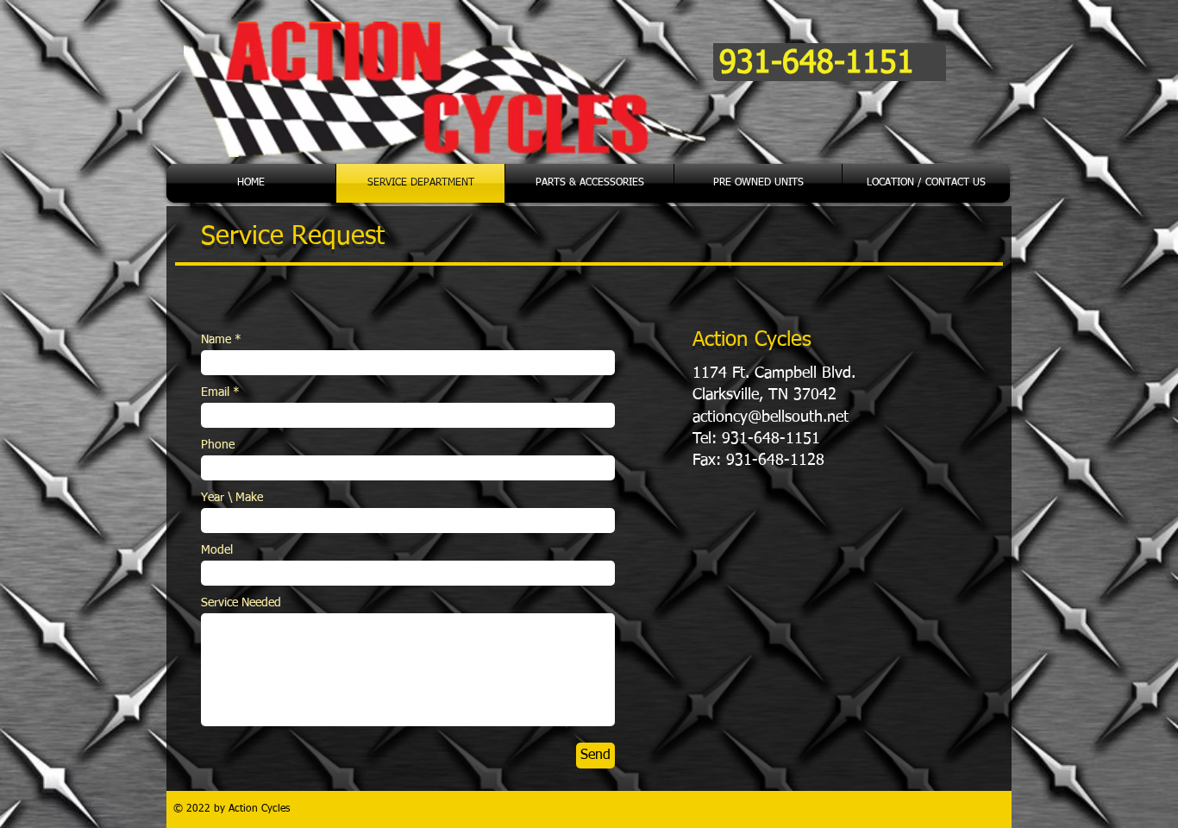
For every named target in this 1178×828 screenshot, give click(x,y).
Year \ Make (232, 498)
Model (217, 550)
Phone (218, 445)
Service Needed (241, 603)
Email (215, 392)
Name (216, 340)
